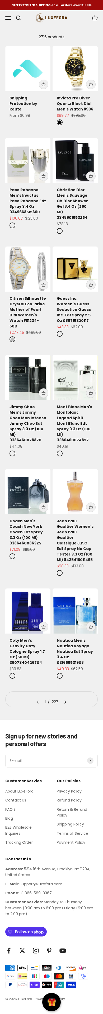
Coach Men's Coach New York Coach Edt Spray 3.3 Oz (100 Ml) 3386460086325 (26, 532)
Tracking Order (19, 842)
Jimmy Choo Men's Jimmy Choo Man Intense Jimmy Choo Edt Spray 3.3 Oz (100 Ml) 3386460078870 (28, 423)
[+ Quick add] (43, 84)
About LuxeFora (19, 791)
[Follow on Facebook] (8, 950)
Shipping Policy (70, 824)
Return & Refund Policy (72, 812)
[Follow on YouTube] (62, 950)
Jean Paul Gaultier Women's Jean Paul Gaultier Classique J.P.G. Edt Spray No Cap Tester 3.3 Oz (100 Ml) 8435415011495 (75, 540)
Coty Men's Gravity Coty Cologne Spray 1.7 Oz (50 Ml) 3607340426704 (27, 651)
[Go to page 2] (65, 702)
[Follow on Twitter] (22, 950)
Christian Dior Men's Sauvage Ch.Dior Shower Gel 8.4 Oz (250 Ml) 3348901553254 (72, 203)
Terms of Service (72, 833)
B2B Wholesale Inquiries (18, 830)
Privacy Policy (69, 791)
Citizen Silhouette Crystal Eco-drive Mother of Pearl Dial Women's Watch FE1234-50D (28, 312)
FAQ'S (10, 809)
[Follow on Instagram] (35, 950)
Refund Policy (69, 800)
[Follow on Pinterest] (49, 950)
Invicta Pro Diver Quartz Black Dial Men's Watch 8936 (75, 103)
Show (51, 1002)
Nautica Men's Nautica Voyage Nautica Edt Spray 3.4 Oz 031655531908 (75, 651)
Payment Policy (71, 842)
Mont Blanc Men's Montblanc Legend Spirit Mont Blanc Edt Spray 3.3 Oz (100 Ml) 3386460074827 (74, 423)
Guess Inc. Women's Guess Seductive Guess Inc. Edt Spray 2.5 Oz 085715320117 (74, 309)
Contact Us (15, 800)
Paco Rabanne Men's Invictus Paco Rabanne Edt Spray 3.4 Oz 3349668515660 (28, 201)
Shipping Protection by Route (23, 103)
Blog (9, 818)
